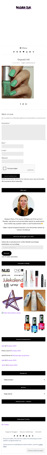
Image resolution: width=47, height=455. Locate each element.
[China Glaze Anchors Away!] (12, 322)
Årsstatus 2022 (11, 360)
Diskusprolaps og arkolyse (20, 355)
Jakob (4, 365)
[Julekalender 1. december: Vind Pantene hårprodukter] (12, 278)
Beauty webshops (26, 432)
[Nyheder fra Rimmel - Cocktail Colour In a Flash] (34, 322)
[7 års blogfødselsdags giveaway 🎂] (34, 278)
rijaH (3, 346)
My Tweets (5, 424)
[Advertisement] (23, 30)
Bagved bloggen (12, 432)
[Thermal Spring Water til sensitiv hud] (34, 300)
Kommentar (6, 123)
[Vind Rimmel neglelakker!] (12, 300)
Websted (5, 158)
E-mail (4, 150)
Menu (24, 48)
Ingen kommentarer (28, 62)
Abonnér (6, 253)
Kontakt (38, 432)
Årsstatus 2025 (11, 346)
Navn (4, 143)
